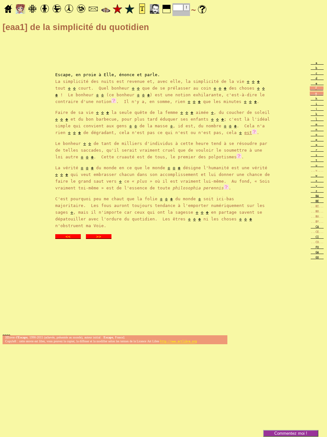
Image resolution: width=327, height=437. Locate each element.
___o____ (317, 134)
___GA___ (317, 252)
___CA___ (317, 226)
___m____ (317, 124)
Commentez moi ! (290, 433)
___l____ (317, 119)
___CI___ (317, 237)
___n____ (317, 129)
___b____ (317, 68)
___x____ (317, 180)
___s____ (317, 155)
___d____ (317, 78)
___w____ (317, 175)
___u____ (317, 165)
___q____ (317, 145)
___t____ (317, 160)
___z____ (317, 191)
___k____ (317, 114)
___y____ (317, 185)
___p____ (317, 139)
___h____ (317, 98)
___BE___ (317, 201)
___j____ (317, 109)
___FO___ (317, 247)
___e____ (317, 83)
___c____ (317, 73)
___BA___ (317, 196)
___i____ (317, 104)
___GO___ (317, 257)
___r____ (317, 150)
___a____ (317, 63)
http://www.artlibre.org (178, 341)
